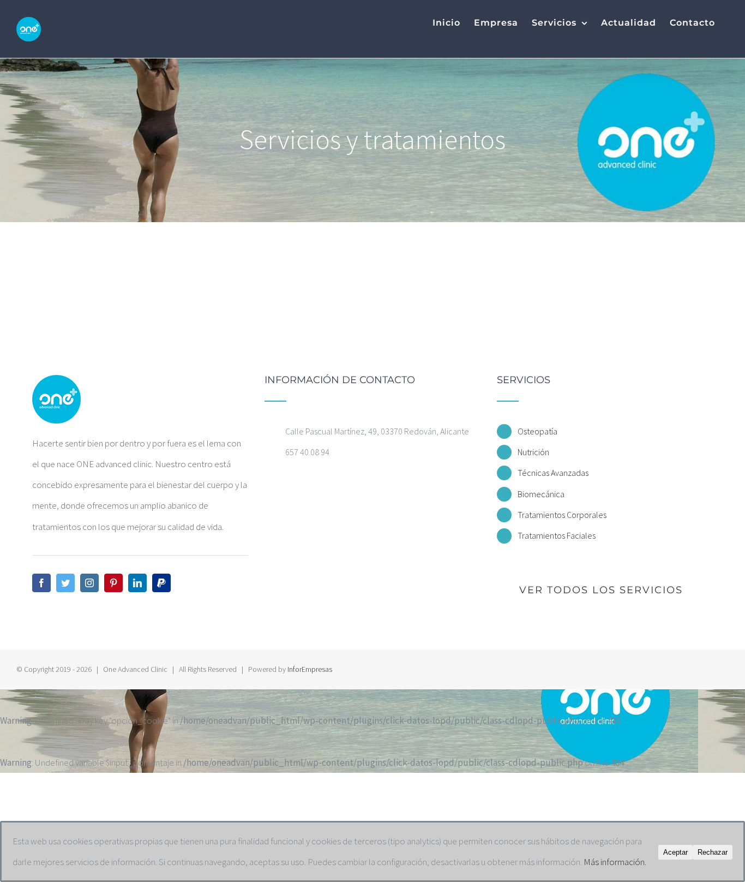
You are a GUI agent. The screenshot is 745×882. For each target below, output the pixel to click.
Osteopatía (537, 431)
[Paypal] (161, 583)
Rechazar (713, 852)
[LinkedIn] (137, 583)
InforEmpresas (309, 669)
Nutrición (533, 451)
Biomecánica (541, 493)
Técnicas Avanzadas (553, 472)
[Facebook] (41, 583)
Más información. (615, 862)
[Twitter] (65, 583)
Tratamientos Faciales (557, 535)
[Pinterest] (113, 583)
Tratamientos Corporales (562, 514)
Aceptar (675, 852)
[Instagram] (89, 583)
